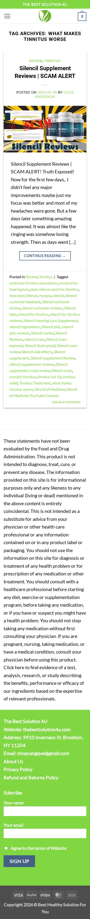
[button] (7, 16)
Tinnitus (52, 61)
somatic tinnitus (22, 376)
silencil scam (34, 339)
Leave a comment (66, 401)
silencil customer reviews (42, 308)
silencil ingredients (24, 326)
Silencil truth (61, 370)
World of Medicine (50, 389)
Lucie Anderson (54, 94)
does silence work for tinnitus (54, 289)
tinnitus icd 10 (49, 376)
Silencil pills (51, 326)
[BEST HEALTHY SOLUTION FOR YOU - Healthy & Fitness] (45, 16)
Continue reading (45, 255)
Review (35, 61)
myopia (45, 295)
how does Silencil (23, 295)
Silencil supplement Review (52, 358)
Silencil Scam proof (40, 345)
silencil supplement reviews (31, 364)
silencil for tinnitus (33, 314)
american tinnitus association (33, 283)
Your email (14, 825)
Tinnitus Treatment (35, 383)
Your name (14, 802)
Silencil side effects (37, 351)
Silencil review (42, 333)
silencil (58, 295)
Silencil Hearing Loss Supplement (51, 320)
